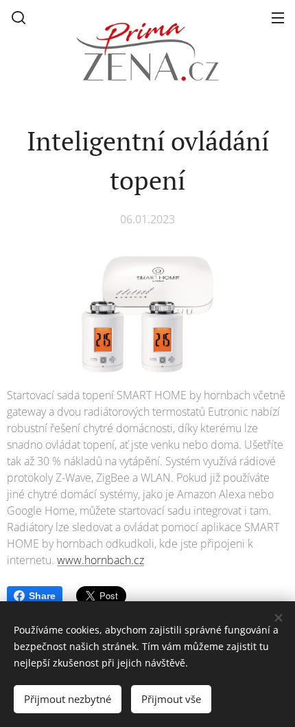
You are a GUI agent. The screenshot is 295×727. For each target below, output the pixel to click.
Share (42, 595)
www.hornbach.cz (100, 560)
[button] (18, 17)
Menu (278, 17)
